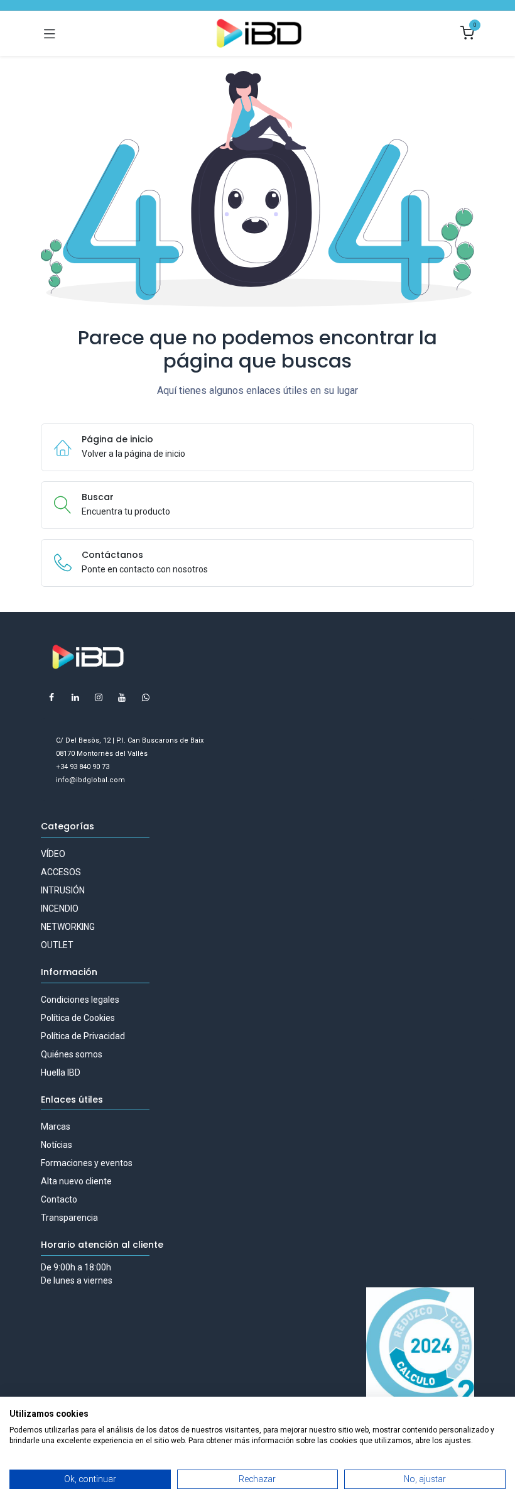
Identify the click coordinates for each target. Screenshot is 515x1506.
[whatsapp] (145, 697)
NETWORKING (68, 927)
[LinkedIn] (75, 697)
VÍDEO (53, 854)
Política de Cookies (78, 1018)
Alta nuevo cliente (76, 1181)
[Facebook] (51, 697)
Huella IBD (60, 1072)
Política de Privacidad (83, 1036)
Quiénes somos (71, 1054)
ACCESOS (61, 872)
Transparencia (69, 1218)
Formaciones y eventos (87, 1163)
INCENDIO (60, 908)
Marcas (55, 1126)
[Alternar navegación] (49, 33)
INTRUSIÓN (63, 890)
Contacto (59, 1199)
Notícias (56, 1145)
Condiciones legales (80, 1000)
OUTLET (57, 945)
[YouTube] (122, 697)
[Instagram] (98, 697)
